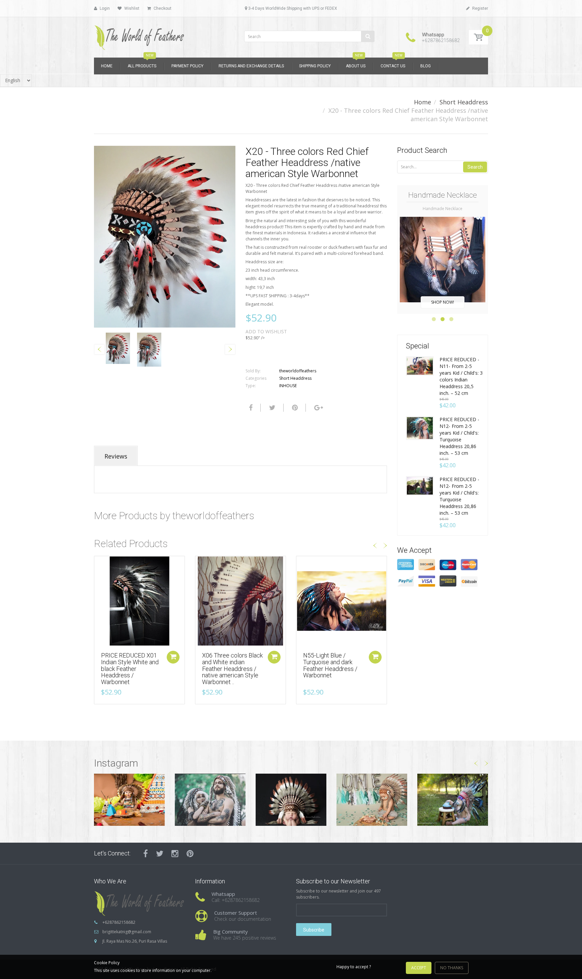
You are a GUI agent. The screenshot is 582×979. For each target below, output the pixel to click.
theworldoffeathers (297, 371)
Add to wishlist (266, 331)
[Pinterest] (190, 853)
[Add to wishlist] (99, 565)
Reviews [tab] (115, 456)
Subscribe (313, 930)
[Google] (318, 408)
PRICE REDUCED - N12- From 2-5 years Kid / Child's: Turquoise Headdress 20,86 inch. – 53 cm (459, 436)
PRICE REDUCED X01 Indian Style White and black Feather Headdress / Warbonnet (130, 668)
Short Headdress (464, 102)
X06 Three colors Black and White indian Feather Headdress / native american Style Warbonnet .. (232, 668)
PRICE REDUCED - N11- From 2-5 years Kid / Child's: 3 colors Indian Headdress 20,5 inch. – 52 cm (461, 376)
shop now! (442, 302)
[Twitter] (271, 408)
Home (422, 102)
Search (475, 167)
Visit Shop (129, 800)
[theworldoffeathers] (139, 35)
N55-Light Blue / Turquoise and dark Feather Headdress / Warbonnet (330, 665)
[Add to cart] (173, 657)
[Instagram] (175, 853)
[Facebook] (250, 408)
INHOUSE (288, 386)
